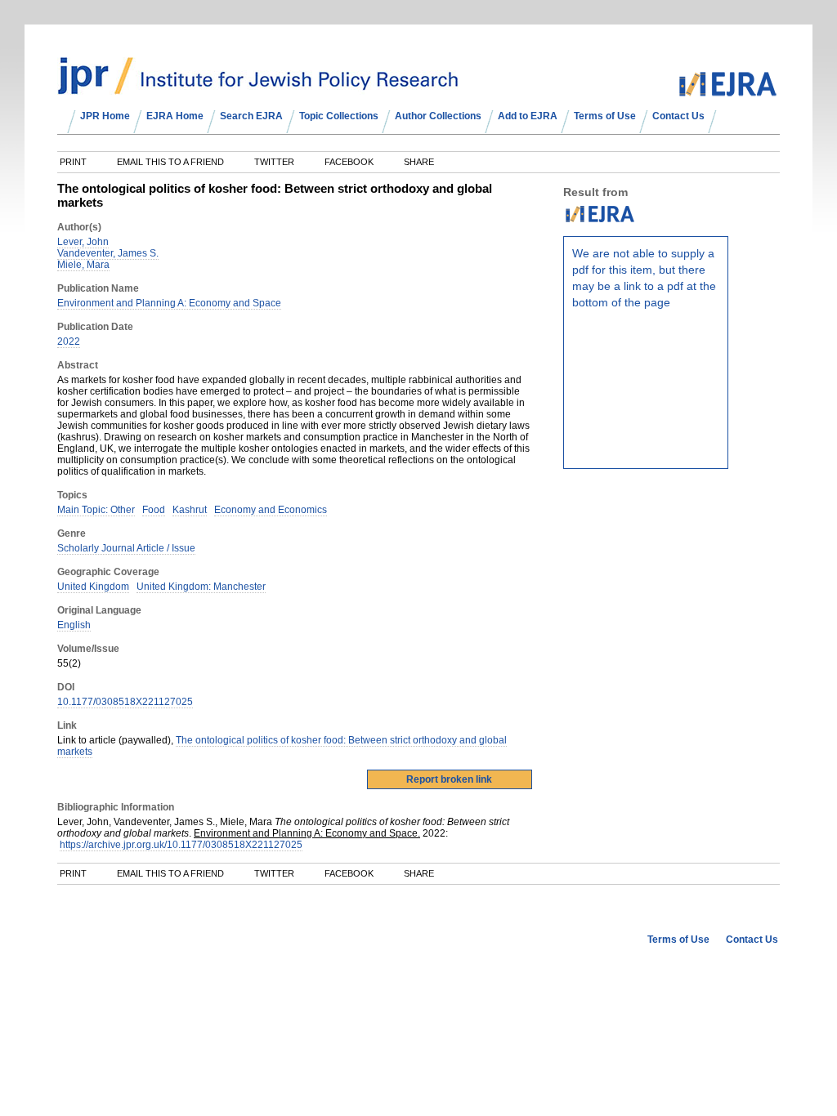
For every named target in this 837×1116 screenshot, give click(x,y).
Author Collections (438, 116)
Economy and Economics (270, 510)
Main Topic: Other (96, 510)
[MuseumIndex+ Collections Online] (258, 87)
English (74, 625)
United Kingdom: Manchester (201, 586)
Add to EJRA (527, 116)
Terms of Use (605, 116)
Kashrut (189, 510)
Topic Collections (338, 116)
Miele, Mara (83, 264)
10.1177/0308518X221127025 (125, 702)
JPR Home (105, 116)
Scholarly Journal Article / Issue (126, 548)
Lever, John (83, 242)
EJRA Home (175, 116)
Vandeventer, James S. (108, 253)
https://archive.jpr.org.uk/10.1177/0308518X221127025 (181, 844)
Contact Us (678, 116)
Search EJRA (251, 116)
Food (153, 510)
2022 (68, 341)
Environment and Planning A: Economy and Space (169, 303)
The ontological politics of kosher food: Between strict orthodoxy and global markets (282, 745)
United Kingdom (93, 586)
